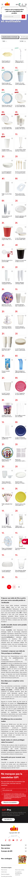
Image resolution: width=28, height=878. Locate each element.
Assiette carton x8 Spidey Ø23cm (6, 460)
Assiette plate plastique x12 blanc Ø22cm (19, 482)
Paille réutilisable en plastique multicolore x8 (20, 372)
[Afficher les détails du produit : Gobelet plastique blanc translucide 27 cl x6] (21, 298)
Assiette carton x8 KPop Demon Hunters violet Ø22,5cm (7, 305)
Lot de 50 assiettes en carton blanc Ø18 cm (7, 128)
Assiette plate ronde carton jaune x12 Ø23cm (20, 505)
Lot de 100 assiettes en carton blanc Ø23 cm (20, 239)
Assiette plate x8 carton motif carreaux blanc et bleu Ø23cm (7, 84)
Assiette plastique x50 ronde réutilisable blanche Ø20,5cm (20, 217)
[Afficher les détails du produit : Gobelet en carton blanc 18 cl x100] (7, 342)
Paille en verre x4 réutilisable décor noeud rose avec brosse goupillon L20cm (19, 62)
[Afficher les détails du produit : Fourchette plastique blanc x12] (21, 541)
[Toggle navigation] (2, 4)
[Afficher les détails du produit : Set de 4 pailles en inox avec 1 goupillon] (7, 519)
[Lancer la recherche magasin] (23, 16)
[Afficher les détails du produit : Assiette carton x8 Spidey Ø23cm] (7, 453)
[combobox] (4, 41)
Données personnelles (6, 876)
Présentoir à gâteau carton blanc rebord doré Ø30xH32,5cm (6, 327)
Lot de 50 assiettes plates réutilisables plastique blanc (6, 172)
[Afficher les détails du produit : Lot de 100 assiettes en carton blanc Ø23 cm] (21, 231)
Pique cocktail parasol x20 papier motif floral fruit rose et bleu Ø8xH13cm (7, 549)
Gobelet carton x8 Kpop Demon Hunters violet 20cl (7, 416)
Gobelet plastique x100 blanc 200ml (19, 283)
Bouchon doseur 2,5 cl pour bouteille (7, 261)
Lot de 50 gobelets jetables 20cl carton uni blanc (20, 128)
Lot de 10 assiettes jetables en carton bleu (20, 438)
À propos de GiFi (6, 851)
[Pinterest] (17, 840)
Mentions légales (5, 874)
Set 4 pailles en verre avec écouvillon (20, 416)
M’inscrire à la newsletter (10, 802)
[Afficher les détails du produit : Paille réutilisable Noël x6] (7, 497)
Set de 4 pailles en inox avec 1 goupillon (7, 527)
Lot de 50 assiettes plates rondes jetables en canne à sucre (20, 349)
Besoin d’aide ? (6, 845)
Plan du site (4, 869)
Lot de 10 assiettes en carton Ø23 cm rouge (20, 394)
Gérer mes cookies (19, 869)
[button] (19, 4)
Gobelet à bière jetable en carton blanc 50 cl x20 (7, 150)
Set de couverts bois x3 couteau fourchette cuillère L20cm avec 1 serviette (20, 172)
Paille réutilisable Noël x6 (7, 505)
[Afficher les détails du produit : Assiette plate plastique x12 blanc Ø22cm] (21, 475)
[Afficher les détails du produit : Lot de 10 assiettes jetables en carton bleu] (21, 430)
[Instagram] (9, 840)
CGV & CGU (4, 872)
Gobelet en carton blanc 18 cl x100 (6, 349)
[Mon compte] (22, 4)
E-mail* (3, 788)
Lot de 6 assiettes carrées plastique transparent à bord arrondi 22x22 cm (6, 571)
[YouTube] (13, 840)
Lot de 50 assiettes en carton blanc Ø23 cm (20, 106)
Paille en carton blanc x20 (7, 194)
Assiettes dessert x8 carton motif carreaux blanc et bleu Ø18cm (7, 106)
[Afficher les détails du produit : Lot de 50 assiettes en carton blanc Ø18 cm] (7, 120)
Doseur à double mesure (6, 372)
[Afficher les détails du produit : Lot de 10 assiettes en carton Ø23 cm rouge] (21, 386)
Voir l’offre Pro (8, 819)
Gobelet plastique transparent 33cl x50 (20, 327)
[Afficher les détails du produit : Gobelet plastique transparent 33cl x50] (21, 320)
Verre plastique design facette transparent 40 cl (20, 571)
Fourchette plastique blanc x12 (20, 549)
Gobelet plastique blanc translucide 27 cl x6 (20, 305)
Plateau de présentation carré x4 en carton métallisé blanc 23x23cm (20, 460)
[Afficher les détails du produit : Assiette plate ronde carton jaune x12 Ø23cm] (21, 497)
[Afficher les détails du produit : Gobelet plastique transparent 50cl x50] (7, 275)
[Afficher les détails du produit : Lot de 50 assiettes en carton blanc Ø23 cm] (21, 98)
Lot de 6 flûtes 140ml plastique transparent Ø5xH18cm (20, 150)
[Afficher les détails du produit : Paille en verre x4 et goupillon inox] (7, 430)
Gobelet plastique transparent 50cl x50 (7, 283)
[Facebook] (5, 840)
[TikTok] (20, 840)
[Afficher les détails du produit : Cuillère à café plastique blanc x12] (21, 519)
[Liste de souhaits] (12, 50)
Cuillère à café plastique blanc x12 (19, 527)
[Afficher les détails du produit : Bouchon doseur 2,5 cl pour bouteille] (7, 253)
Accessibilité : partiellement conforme (18, 874)
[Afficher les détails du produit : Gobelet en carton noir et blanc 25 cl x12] (21, 253)
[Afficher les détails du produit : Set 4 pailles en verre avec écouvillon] (21, 408)
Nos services (5, 848)
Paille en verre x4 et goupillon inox (6, 438)
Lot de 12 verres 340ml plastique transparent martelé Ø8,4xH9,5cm (7, 394)
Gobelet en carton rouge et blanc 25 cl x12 (6, 239)
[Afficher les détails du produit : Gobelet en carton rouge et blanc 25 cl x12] (7, 231)
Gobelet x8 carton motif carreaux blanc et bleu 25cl (20, 84)
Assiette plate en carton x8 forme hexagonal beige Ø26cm (6, 62)
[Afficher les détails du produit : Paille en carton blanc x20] (7, 187)
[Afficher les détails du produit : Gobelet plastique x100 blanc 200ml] (21, 275)
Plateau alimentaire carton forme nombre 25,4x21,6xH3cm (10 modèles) (20, 194)
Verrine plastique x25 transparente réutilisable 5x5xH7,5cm (7, 217)
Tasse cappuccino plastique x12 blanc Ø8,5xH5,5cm (6, 482)
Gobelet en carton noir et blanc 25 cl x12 (20, 261)
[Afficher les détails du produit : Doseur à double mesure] (7, 364)
